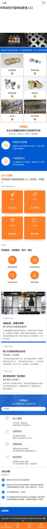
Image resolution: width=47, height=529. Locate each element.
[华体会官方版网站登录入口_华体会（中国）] (6, 523)
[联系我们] (41, 523)
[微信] (29, 523)
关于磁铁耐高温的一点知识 (27, 50)
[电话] (17, 523)
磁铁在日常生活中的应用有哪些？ (9, 50)
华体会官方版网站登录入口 (16, 8)
